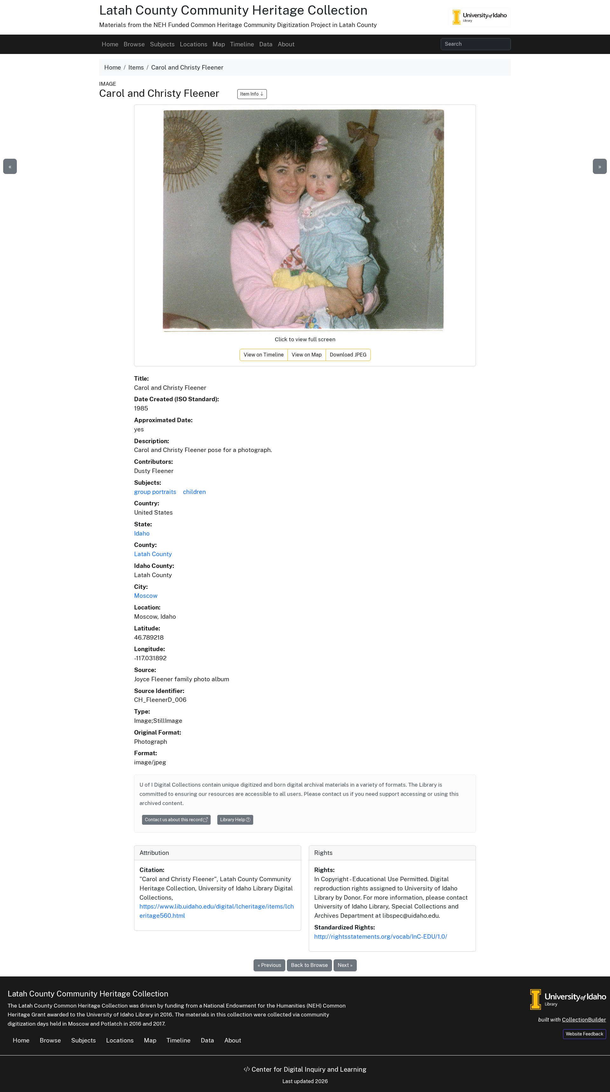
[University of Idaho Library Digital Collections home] (568, 998)
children (194, 491)
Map (219, 44)
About (286, 44)
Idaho (142, 533)
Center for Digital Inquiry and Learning (308, 1069)
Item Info (250, 94)
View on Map (307, 355)
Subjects (162, 44)
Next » (345, 965)
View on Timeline (264, 355)
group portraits (155, 491)
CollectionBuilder (584, 1019)
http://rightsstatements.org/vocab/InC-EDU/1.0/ (380, 936)
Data (266, 44)
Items (136, 67)
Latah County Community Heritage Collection (233, 10)
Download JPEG (348, 355)
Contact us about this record (174, 819)
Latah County (153, 553)
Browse (134, 44)
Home (110, 44)
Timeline (242, 44)
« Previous (269, 965)
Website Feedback (584, 1033)
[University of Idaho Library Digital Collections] (480, 17)
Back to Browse (309, 965)
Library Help (233, 819)
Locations (193, 44)
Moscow (146, 595)
